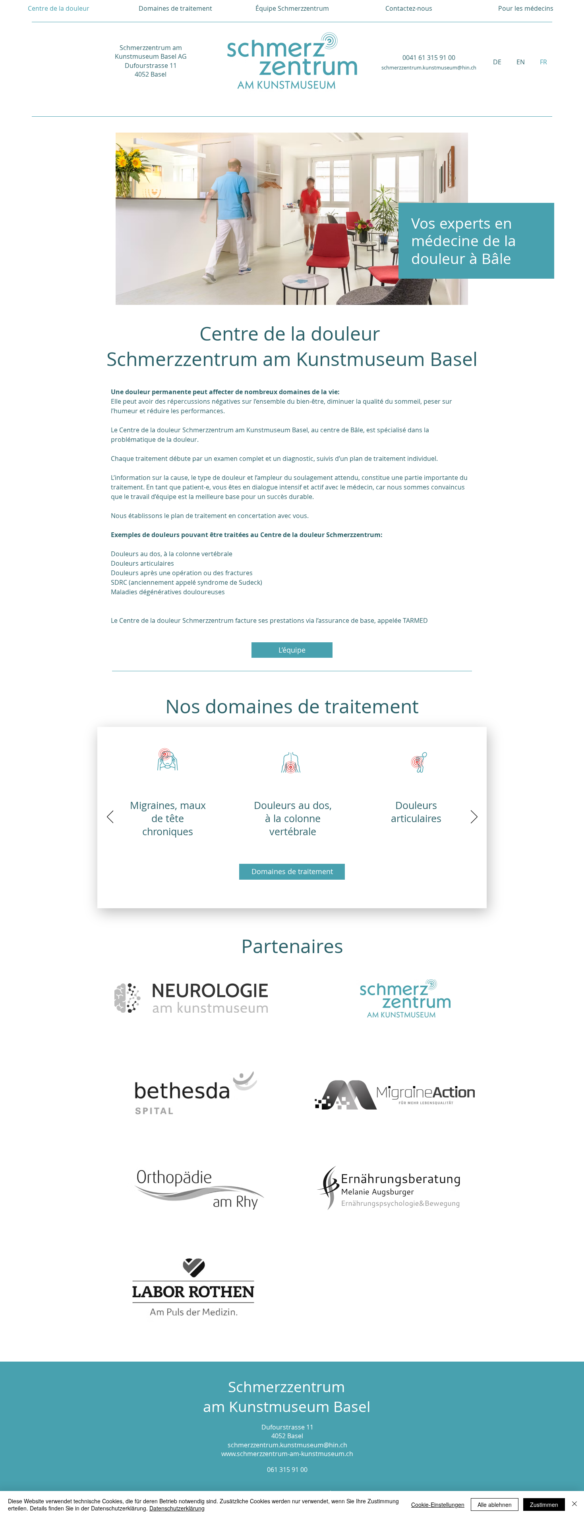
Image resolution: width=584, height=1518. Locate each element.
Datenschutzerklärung (177, 1508)
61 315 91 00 (289, 1469)
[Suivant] (474, 817)
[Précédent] (110, 817)
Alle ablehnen (495, 1504)
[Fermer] (574, 1504)
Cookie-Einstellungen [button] (437, 1504)
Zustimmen (544, 1504)
